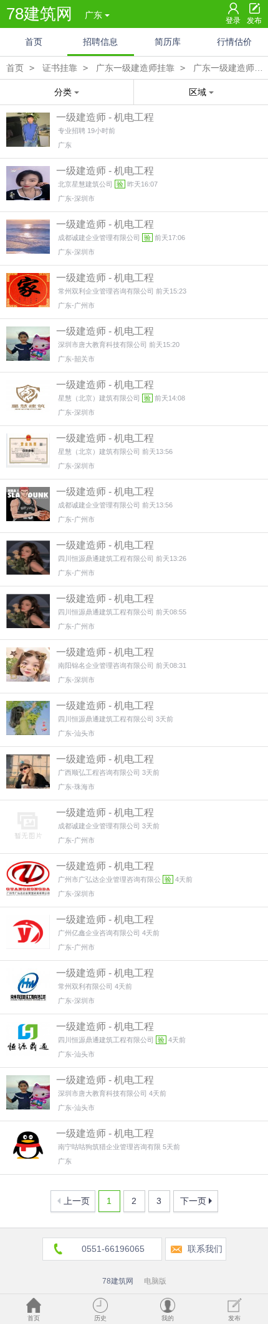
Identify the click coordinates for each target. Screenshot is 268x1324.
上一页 (77, 1201)
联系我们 (205, 1249)
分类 (63, 92)
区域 (197, 92)
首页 (33, 42)
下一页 (193, 1201)
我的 (167, 1318)
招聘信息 (100, 42)
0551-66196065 (113, 1249)
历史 (100, 1318)
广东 (93, 15)
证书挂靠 (59, 68)
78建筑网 (39, 13)
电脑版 (155, 1281)
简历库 (168, 42)
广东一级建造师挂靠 (135, 68)
